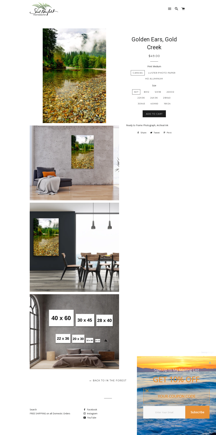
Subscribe (197, 412)
